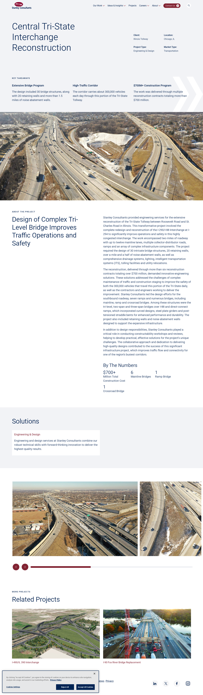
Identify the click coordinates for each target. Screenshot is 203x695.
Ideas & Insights (115, 5)
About (155, 5)
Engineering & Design (27, 434)
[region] (50, 682)
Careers (143, 5)
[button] (16, 567)
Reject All (65, 687)
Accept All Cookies (85, 687)
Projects (132, 5)
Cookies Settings (13, 687)
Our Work (97, 5)
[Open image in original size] (21, 5)
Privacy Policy (55, 680)
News (101, 681)
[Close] (94, 674)
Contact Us (170, 6)
